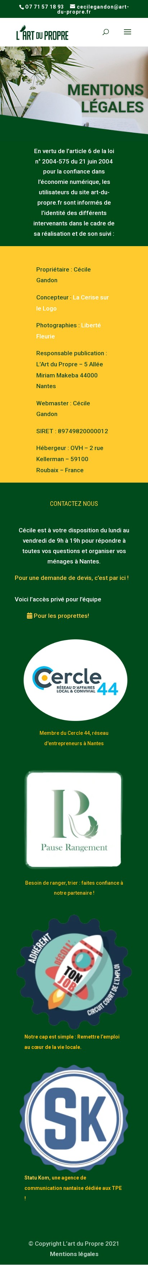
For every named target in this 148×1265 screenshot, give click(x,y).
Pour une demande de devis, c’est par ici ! (72, 577)
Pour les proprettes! (60, 615)
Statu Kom (36, 1178)
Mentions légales (74, 1253)
